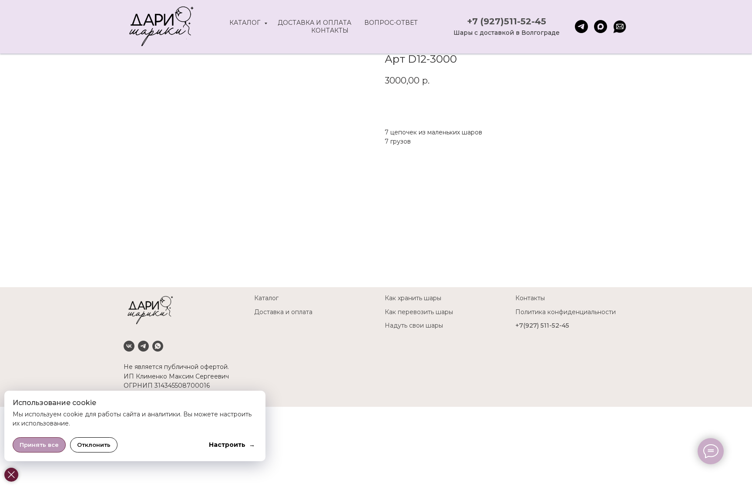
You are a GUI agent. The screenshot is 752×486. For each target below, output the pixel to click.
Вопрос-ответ (391, 23)
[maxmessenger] (600, 26)
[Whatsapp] (157, 346)
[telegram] (581, 26)
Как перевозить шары (419, 312)
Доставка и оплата (314, 23)
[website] (619, 26)
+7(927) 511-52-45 (542, 325)
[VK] (129, 346)
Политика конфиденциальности (565, 312)
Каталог (245, 23)
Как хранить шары (413, 298)
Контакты (330, 30)
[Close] (11, 475)
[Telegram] (143, 346)
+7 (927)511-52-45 (506, 21)
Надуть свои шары (414, 325)
